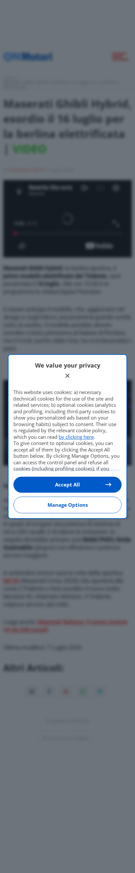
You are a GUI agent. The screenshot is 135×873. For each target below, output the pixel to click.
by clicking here (76, 437)
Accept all (67, 484)
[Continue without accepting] (67, 375)
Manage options (68, 505)
